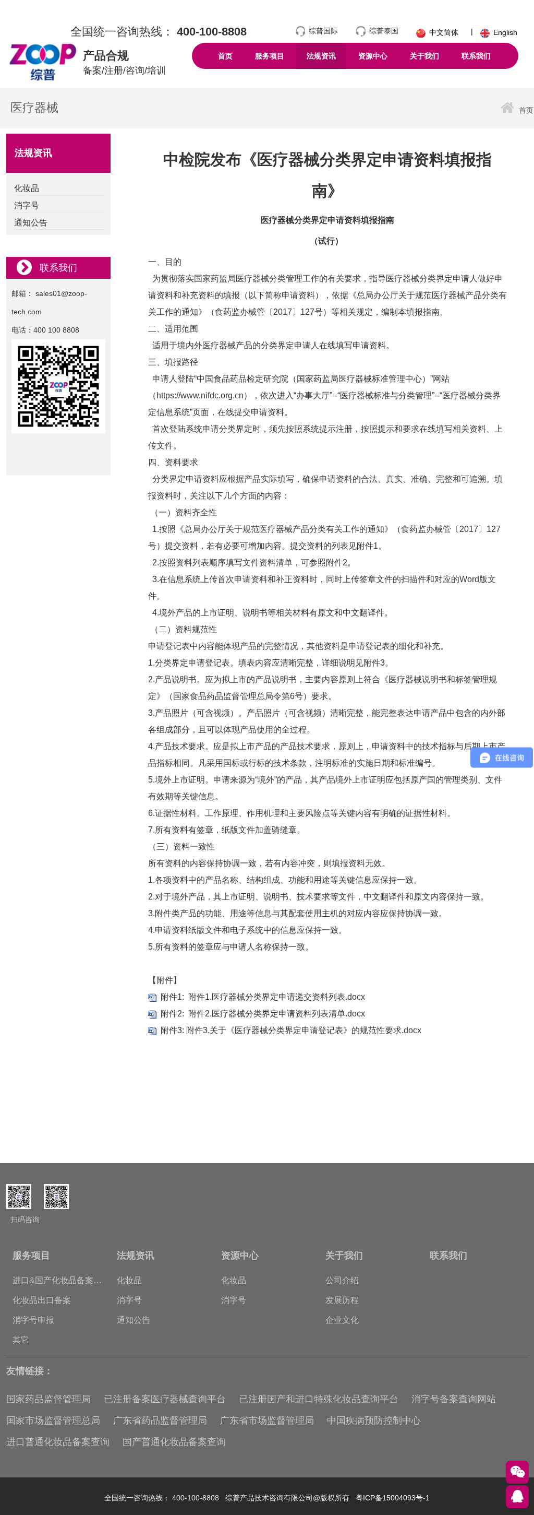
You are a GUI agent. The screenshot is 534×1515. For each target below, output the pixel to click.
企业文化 (342, 1320)
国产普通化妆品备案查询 (174, 1442)
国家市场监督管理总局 (53, 1420)
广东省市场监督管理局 (267, 1420)
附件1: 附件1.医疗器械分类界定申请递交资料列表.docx (263, 996)
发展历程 (342, 1300)
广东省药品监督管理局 (160, 1420)
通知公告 (133, 1320)
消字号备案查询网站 (453, 1399)
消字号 (129, 1300)
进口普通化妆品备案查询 (58, 1442)
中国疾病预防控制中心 (374, 1420)
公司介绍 (342, 1280)
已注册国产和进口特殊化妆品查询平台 (318, 1399)
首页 (526, 110)
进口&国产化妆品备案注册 (57, 1283)
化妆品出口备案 (42, 1300)
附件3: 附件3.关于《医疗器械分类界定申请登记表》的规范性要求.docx (291, 1030)
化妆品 (129, 1280)
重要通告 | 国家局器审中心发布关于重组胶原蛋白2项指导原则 (296, 1131)
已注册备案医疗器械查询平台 (165, 1399)
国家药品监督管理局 (48, 1399)
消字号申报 (33, 1320)
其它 (21, 1339)
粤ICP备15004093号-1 (393, 1498)
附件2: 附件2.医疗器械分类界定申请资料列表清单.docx (263, 1013)
